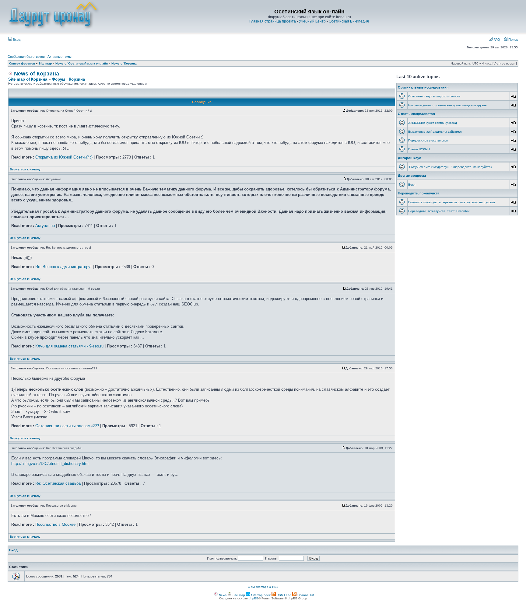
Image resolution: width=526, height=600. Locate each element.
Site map (45, 63)
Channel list (305, 595)
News (222, 595)
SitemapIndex (260, 595)
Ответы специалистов (416, 114)
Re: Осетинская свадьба (58, 483)
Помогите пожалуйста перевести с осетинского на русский (451, 202)
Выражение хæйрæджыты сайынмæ (435, 131)
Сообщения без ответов (26, 56)
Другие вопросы (412, 175)
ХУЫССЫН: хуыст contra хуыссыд (432, 122)
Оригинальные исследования (423, 87)
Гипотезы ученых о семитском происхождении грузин (447, 105)
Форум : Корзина (68, 79)
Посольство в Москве (55, 524)
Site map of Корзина (27, 79)
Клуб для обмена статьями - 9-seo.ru (69, 346)
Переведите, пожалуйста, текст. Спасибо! (439, 211)
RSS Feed (283, 595)
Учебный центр (312, 21)
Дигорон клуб (409, 158)
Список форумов (22, 63)
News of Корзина (124, 63)
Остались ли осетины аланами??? (67, 426)
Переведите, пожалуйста (418, 193)
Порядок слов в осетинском (428, 140)
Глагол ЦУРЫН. (419, 149)
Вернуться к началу (25, 169)
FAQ (496, 39)
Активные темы (59, 56)
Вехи (412, 184)
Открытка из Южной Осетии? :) (64, 157)
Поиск (512, 39)
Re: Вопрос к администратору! (63, 266)
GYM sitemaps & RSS (263, 586)
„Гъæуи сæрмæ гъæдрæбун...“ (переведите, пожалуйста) (450, 167)
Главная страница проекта (272, 21)
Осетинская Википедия (349, 21)
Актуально (45, 225)
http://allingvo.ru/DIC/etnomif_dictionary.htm (50, 463)
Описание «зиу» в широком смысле (434, 96)
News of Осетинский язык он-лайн (81, 63)
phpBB (253, 598)
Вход (16, 39)
